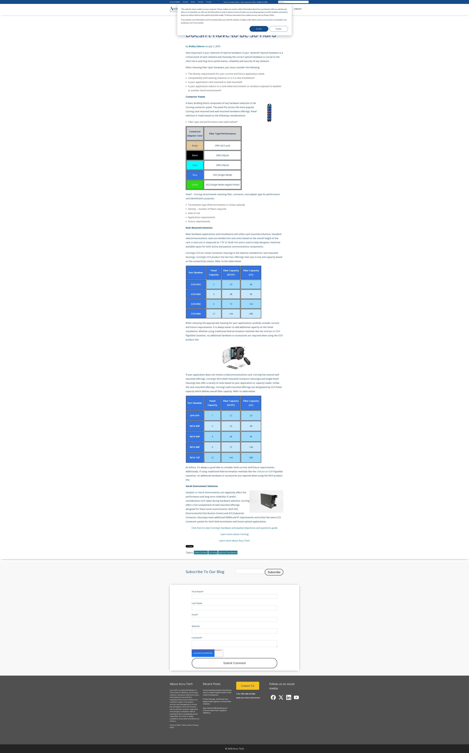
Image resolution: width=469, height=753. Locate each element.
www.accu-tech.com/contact (248, 698)
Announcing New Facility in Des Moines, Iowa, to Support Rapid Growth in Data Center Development (217, 692)
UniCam (261, 471)
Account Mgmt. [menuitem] (175, 2)
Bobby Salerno (197, 46)
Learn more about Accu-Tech (234, 540)
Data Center (200, 552)
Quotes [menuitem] (185, 2)
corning (213, 552)
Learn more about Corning (234, 534)
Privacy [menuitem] (208, 2)
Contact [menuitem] (298, 9)
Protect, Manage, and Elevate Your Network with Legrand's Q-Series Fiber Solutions (217, 701)
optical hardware (228, 552)
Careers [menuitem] (201, 2)
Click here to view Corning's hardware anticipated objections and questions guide (234, 527)
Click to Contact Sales (231, 2)
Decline (279, 29)
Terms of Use (187, 725)
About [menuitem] (193, 2)
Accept (259, 29)
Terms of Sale (175, 725)
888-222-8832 (263, 2)
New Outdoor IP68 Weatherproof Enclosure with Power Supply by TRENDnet (215, 710)
